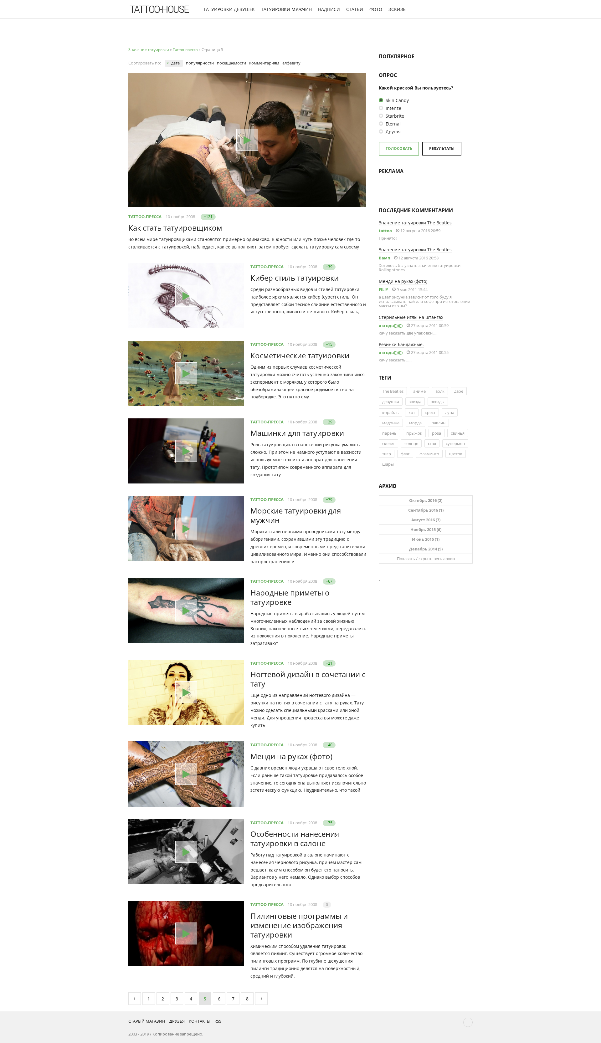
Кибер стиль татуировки (294, 278)
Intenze (392, 108)
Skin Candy (396, 100)
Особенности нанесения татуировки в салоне (294, 838)
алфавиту (291, 63)
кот (411, 412)
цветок (455, 454)
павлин (438, 423)
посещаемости (231, 63)
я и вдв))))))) (391, 325)
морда (415, 423)
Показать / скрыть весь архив (426, 558)
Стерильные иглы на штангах (411, 317)
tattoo (385, 230)
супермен (455, 443)
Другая (392, 132)
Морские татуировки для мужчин (295, 515)
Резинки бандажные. (401, 344)
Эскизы (397, 9)
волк (439, 391)
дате (175, 63)
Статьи (354, 9)
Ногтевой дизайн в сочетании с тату (307, 679)
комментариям (264, 63)
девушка (390, 401)
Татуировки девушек (229, 9)
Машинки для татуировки (297, 433)
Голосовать (399, 148)
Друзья (177, 1021)
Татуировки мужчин (286, 9)
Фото (375, 9)
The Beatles (392, 391)
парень (389, 433)
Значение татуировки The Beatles (415, 223)
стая (432, 443)
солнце (411, 443)
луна (449, 412)
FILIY (383, 289)
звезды (437, 401)
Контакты (199, 1021)
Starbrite (394, 116)
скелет (388, 443)
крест (430, 412)
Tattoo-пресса (145, 216)
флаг (405, 454)
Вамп (384, 258)
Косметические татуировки (299, 355)
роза (436, 433)
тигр (386, 454)
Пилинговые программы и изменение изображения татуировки (299, 925)
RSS (217, 1021)
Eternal (392, 124)
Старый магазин (146, 1021)
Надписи (329, 9)
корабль (390, 412)
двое (458, 391)
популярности (200, 63)
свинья (458, 433)
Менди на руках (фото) (291, 756)
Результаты (442, 148)
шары (388, 464)
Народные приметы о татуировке (290, 597)
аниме (419, 391)
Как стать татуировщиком (175, 227)
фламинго (429, 454)
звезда (415, 401)
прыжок (414, 433)
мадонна (390, 423)
